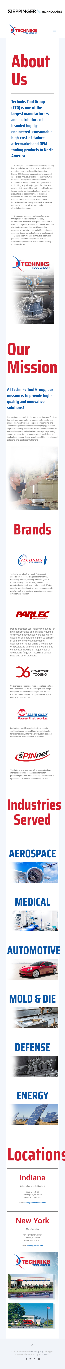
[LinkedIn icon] (38, 1358)
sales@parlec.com (35, 1245)
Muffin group (37, 1351)
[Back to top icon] (32, 1345)
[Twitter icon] (30, 1358)
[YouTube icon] (34, 1358)
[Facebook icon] (26, 1358)
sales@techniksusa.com (35, 1202)
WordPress (44, 1354)
